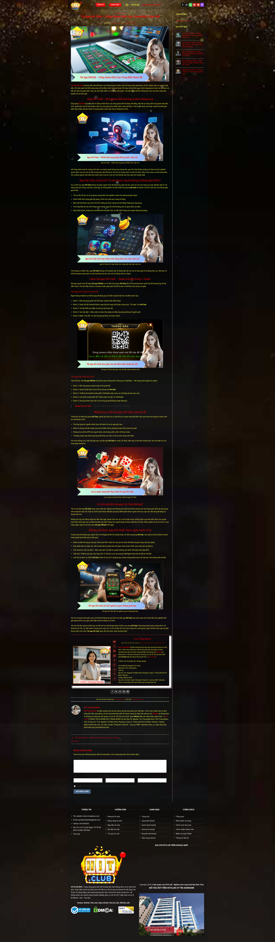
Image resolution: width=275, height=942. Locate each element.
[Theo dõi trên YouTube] (198, 5)
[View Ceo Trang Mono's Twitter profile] (114, 646)
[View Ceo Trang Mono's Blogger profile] (114, 655)
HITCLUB (135, 5)
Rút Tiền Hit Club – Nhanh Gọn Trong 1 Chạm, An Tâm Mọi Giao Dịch (192, 44)
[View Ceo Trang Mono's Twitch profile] (114, 665)
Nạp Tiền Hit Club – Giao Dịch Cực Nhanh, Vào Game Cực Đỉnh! (192, 54)
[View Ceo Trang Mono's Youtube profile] (114, 641)
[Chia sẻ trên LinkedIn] (128, 692)
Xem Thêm (152, 657)
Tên (75, 776)
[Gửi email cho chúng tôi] (186, 5)
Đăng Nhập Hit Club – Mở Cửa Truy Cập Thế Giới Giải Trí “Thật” (192, 63)
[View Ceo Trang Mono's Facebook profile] (114, 679)
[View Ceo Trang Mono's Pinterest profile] (114, 674)
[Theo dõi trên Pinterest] (194, 5)
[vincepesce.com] (81, 5)
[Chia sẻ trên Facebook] (112, 692)
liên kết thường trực (137, 699)
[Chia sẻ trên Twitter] (116, 692)
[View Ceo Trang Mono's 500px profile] (114, 669)
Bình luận (77, 758)
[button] (127, 5)
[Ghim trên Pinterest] (124, 692)
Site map (76, 834)
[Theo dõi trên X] (183, 5)
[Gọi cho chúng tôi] (190, 5)
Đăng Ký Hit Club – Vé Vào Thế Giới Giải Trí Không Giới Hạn (192, 72)
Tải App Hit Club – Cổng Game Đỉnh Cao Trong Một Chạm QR (192, 35)
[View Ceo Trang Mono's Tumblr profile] (114, 660)
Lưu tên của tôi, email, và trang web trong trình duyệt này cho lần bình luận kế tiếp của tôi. (107, 786)
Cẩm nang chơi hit (151, 5)
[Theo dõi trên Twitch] (202, 5)
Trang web (141, 776)
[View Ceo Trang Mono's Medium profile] (114, 651)
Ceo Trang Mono (130, 23)
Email (108, 776)
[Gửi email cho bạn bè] (120, 692)
